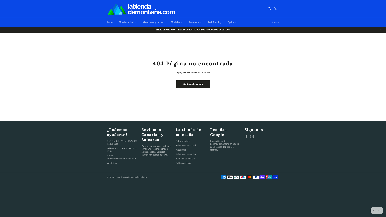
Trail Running (214, 22)
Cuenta (275, 22)
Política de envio (183, 163)
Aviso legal (181, 150)
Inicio (109, 22)
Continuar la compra (193, 84)
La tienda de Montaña (121, 177)
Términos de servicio (185, 158)
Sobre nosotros (183, 141)
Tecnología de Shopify (138, 177)
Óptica (231, 22)
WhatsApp (112, 163)
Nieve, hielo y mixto (152, 22)
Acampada (194, 22)
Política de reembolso (186, 154)
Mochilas (176, 22)
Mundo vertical (127, 22)
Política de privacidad (186, 145)
